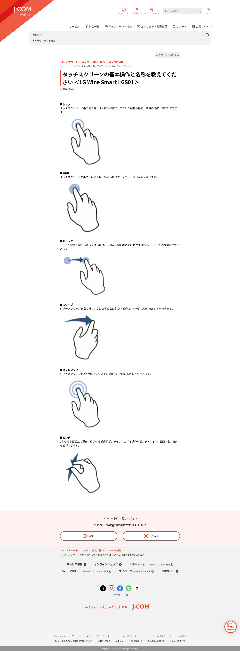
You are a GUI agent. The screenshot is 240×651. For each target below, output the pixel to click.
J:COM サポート (69, 61)
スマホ (85, 61)
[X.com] (103, 588)
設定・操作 (99, 61)
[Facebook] (120, 588)
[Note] (137, 588)
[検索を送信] (199, 11)
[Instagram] (111, 588)
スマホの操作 (116, 61)
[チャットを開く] (230, 627)
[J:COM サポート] (21, 11)
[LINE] (128, 588)
